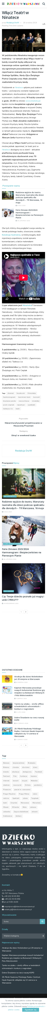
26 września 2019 (30, 23)
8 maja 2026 (21, 205)
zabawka (6, 812)
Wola (25, 807)
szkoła (25, 798)
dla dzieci (26, 767)
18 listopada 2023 (23, 221)
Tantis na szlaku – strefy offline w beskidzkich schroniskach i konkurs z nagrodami (29, 706)
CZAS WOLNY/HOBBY (13, 544)
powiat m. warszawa (22, 790)
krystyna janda (9, 401)
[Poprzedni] (21, 612)
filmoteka (32, 393)
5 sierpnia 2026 (21, 698)
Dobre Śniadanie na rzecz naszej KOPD (18, 972)
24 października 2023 (10, 603)
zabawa (33, 807)
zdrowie (34, 812)
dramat (11, 393)
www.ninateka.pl (32, 100)
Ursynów (14, 803)
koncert (36, 397)
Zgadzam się (30, 1010)
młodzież (6, 785)
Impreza (34, 776)
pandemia (38, 785)
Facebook (21, 393)
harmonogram (9, 397)
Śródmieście (7, 816)
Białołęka (31, 763)
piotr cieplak (8, 405)
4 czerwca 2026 (21, 739)
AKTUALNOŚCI (10, 496)
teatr (18, 409)
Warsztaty (37, 803)
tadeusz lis (8, 409)
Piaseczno (7, 790)
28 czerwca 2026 (22, 723)
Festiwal (6, 776)
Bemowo (6, 763)
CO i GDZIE (8, 591)
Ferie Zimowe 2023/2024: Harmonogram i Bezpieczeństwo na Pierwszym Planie (29, 214)
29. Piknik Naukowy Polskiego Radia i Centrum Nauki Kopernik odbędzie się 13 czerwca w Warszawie (29, 732)
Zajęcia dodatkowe (21, 812)
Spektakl (31, 405)
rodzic (35, 794)
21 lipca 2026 (20, 712)
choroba (16, 767)
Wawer (6, 807)
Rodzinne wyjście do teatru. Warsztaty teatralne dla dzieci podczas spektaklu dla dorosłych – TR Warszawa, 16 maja (30, 197)
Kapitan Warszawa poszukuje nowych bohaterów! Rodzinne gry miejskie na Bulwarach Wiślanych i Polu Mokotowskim (29, 692)
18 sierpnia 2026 (21, 682)
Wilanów (15, 807)
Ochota (28, 785)
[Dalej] (26, 612)
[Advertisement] (23, 641)
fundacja (23, 776)
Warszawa (25, 803)
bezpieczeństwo (18, 763)
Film (15, 776)
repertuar (21, 405)
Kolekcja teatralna (11, 234)
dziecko (6, 772)
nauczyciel (17, 785)
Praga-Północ (24, 794)
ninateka (35, 401)
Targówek (35, 798)
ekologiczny (27, 772)
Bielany (6, 767)
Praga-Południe (9, 794)
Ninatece (19, 87)
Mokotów (34, 781)
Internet (6, 781)
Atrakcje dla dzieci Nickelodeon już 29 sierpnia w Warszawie (28, 677)
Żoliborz (19, 816)
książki (24, 781)
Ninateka (27, 305)
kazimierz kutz (24, 397)
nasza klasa (24, 401)
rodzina (6, 798)
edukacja (15, 772)
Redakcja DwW (13, 23)
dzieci (35, 767)
